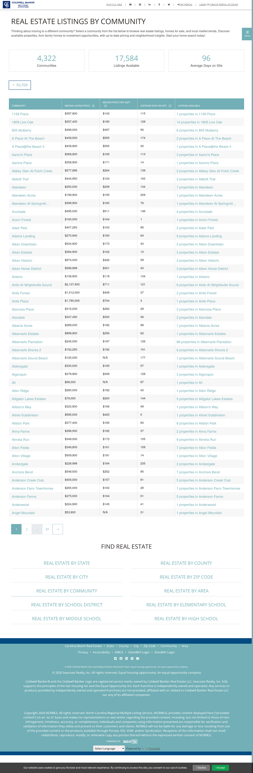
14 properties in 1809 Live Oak (199, 121)
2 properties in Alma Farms (197, 431)
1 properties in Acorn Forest (197, 219)
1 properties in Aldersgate (196, 366)
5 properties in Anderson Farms (200, 496)
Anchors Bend (22, 471)
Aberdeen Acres (24, 195)
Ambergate (20, 463)
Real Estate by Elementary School (186, 605)
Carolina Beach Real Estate (83, 646)
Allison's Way (21, 406)
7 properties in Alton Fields (196, 447)
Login (202, 4)
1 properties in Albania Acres (198, 325)
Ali (14, 382)
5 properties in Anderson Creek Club (204, 480)
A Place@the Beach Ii (28, 146)
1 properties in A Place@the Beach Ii (204, 146)
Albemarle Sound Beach (30, 358)
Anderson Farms (24, 496)
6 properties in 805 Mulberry (197, 130)
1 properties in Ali (189, 382)
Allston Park (20, 423)
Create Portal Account (224, 4)
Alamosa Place (23, 309)
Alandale (18, 317)
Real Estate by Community (66, 591)
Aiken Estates (22, 252)
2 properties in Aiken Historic (198, 260)
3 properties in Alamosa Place (199, 309)
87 (47, 529)
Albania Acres (22, 325)
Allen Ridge (20, 390)
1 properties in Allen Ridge (196, 390)
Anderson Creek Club (28, 480)
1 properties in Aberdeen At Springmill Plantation (205, 203)
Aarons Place (22, 162)
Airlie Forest (21, 292)
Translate (154, 748)
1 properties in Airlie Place (196, 301)
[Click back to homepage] (17, 4)
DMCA (119, 652)
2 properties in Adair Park (195, 227)
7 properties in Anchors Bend (198, 471)
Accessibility (101, 652)
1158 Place (20, 113)
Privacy (83, 652)
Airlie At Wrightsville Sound (32, 284)
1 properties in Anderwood (196, 504)
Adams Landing (23, 235)
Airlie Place (20, 301)
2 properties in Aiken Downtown (200, 244)
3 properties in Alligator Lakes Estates (205, 398)
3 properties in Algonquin (195, 374)
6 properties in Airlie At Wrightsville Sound (208, 284)
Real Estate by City (66, 577)
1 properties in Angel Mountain (199, 512)
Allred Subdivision (25, 414)
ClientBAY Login (139, 652)
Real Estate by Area (186, 591)
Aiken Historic (22, 260)
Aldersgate (20, 366)
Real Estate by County (186, 563)
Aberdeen (19, 187)
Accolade (19, 211)
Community (169, 646)
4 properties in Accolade (194, 211)
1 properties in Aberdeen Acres (200, 195)
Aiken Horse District (26, 268)
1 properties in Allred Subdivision (201, 414)
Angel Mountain (23, 512)
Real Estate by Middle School (66, 618)
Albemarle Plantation (27, 341)
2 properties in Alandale (194, 317)
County (124, 646)
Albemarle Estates (25, 333)
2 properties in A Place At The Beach (204, 138)
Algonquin (19, 374)
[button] (247, 34)
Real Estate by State (67, 563)
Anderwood (20, 504)
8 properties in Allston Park (196, 423)
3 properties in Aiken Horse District (202, 268)
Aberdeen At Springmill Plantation (29, 203)
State (110, 646)
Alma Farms (21, 431)
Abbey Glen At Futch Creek (32, 170)
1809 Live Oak (22, 121)
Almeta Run (20, 439)
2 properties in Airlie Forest (197, 292)
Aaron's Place (22, 154)
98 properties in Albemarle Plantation (204, 341)
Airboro (17, 276)
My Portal (186, 4)
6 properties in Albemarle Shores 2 (202, 349)
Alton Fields (20, 447)
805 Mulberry (21, 130)
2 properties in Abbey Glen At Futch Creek (208, 170)
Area (185, 646)
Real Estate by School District (66, 605)
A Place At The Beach (28, 138)
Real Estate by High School (186, 618)
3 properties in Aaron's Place (198, 154)
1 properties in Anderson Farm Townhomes (208, 488)
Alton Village (21, 455)
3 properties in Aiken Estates (198, 252)
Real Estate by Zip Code (186, 577)
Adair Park (19, 227)
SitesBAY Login (164, 652)
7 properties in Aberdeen (195, 187)
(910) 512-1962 (114, 4)
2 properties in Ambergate (196, 463)
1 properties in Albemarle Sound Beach (206, 358)
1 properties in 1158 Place (196, 113)
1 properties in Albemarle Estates (201, 333)
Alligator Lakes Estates (29, 398)
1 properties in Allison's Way (197, 406)
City (136, 646)
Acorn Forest (21, 219)
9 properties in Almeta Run (196, 439)
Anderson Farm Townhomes (32, 488)
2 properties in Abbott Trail (196, 178)
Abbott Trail (20, 178)
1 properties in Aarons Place (198, 162)
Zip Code (150, 646)
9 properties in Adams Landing (199, 235)
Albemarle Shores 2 (26, 349)
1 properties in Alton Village (197, 455)
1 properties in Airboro (193, 276)
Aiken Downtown (24, 244)
